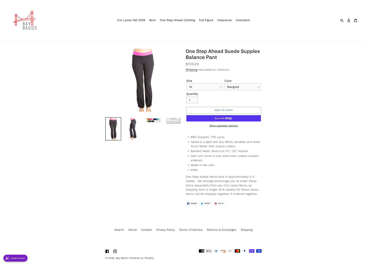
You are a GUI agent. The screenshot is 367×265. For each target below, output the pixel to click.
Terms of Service (191, 229)
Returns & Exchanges (221, 229)
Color (228, 80)
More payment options (224, 125)
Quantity (192, 94)
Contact (146, 229)
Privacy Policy (165, 229)
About (132, 229)
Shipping (191, 69)
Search (119, 229)
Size (189, 80)
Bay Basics (122, 258)
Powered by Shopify (142, 258)
